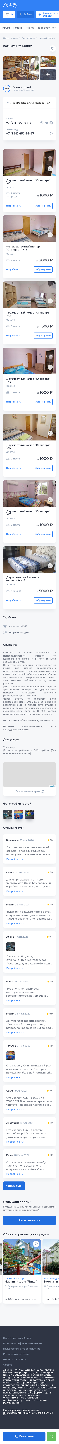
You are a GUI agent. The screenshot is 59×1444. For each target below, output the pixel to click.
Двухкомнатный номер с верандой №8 (23, 579)
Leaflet (52, 786)
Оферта (7, 1364)
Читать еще (14, 1185)
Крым (6, 27)
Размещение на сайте (16, 1354)
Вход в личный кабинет (17, 1338)
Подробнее (12, 206)
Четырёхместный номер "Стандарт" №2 (23, 248)
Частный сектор (47, 38)
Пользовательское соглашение (21, 1348)
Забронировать (43, 206)
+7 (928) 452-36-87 (20, 133)
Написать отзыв (29, 1220)
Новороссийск (46, 27)
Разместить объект (14, 1359)
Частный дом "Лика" (21, 1281)
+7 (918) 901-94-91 (19, 122)
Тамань (17, 27)
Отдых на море (10, 38)
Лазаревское (28, 38)
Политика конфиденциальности (22, 1343)
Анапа (30, 27)
